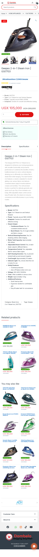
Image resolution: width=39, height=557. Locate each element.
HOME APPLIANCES (15, 13)
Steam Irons (15, 302)
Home (3, 13)
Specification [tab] (24, 146)
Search (34, 7)
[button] (36, 20)
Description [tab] (6, 146)
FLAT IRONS (29, 13)
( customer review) (14, 83)
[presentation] (37, 502)
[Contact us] (34, 546)
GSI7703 (18, 304)
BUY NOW (25, 114)
